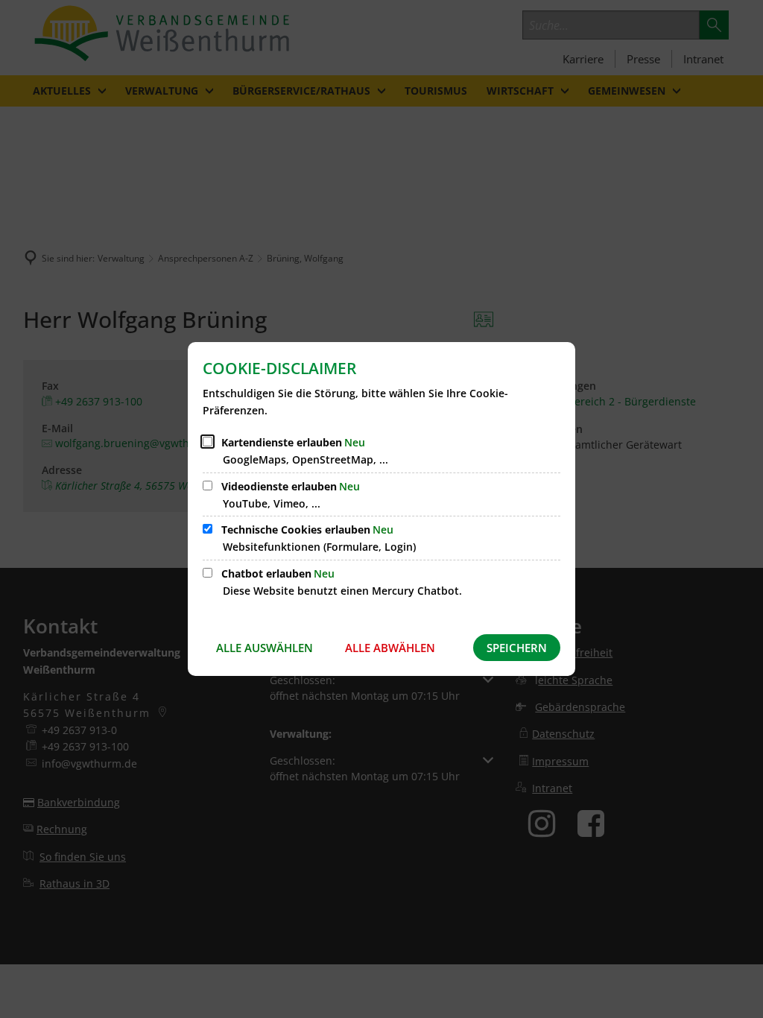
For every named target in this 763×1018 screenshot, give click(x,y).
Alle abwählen (390, 647)
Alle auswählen (264, 647)
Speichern (517, 647)
